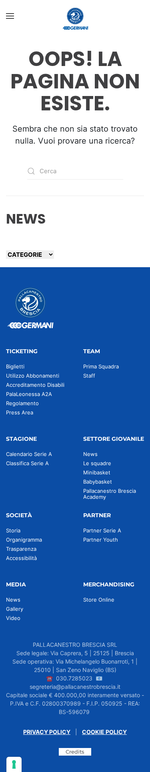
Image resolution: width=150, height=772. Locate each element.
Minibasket (96, 472)
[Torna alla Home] (75, 16)
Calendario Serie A (29, 454)
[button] (10, 16)
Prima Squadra (101, 366)
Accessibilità (21, 558)
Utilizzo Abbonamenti (32, 375)
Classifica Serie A (27, 463)
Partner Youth (100, 539)
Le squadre (97, 463)
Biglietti (15, 366)
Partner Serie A (102, 530)
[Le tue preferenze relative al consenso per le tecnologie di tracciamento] (14, 764)
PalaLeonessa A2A (29, 394)
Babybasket (97, 481)
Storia (13, 530)
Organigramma (24, 539)
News (90, 454)
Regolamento (22, 403)
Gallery (14, 609)
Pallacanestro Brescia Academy (109, 494)
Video (13, 618)
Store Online (98, 599)
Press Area (19, 412)
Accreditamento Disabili (35, 385)
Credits (75, 751)
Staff (89, 375)
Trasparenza (21, 549)
